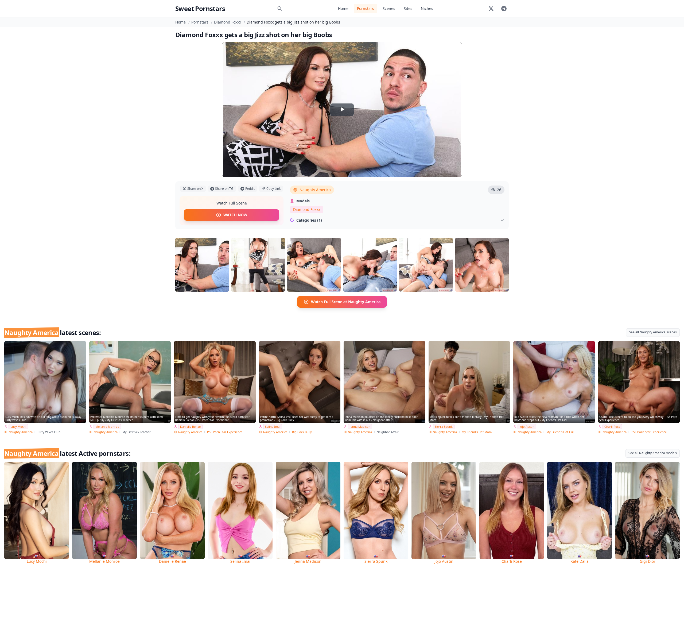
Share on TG (224, 188)
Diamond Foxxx (227, 22)
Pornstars (365, 8)
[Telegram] (504, 8)
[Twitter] (491, 8)
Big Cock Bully (302, 432)
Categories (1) (309, 220)
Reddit (250, 188)
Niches (427, 8)
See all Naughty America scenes (653, 332)
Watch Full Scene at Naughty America (345, 301)
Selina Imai (272, 427)
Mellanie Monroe (107, 427)
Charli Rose (612, 427)
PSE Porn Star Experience (224, 432)
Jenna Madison (360, 427)
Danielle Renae (190, 427)
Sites (408, 8)
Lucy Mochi (18, 427)
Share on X (195, 188)
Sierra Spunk (444, 427)
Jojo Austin (526, 427)
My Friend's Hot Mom (477, 432)
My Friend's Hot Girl (560, 432)
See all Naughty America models (652, 453)
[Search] (280, 8)
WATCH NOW (235, 214)
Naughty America (315, 189)
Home (343, 8)
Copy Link (273, 188)
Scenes (389, 8)
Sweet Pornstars (200, 8)
